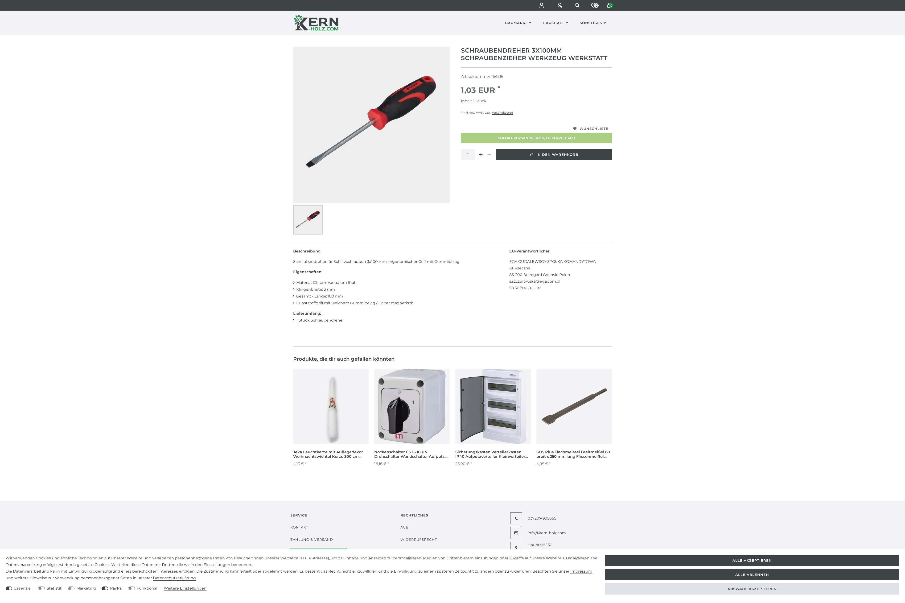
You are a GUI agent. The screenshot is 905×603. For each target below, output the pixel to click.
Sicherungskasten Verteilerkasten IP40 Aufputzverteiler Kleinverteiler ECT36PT (490, 454)
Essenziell (23, 588)
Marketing (86, 588)
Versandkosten (502, 112)
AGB (404, 527)
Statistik (54, 588)
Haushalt (553, 23)
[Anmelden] (542, 5)
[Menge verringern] (489, 154)
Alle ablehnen (752, 575)
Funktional (147, 588)
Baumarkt (516, 23)
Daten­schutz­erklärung (174, 578)
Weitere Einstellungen (185, 588)
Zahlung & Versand (311, 539)
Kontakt (299, 527)
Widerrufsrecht (418, 539)
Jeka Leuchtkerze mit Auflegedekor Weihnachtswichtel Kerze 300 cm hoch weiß (328, 454)
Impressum (581, 571)
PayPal (116, 588)
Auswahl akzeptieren (752, 589)
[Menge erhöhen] (481, 154)
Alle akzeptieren (752, 560)
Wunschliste (594, 129)
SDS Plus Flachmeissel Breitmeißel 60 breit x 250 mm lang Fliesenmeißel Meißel (573, 454)
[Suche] (577, 5)
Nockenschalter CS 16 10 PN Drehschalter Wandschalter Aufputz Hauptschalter (409, 454)
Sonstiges (591, 23)
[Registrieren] (560, 5)
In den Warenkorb (557, 155)
